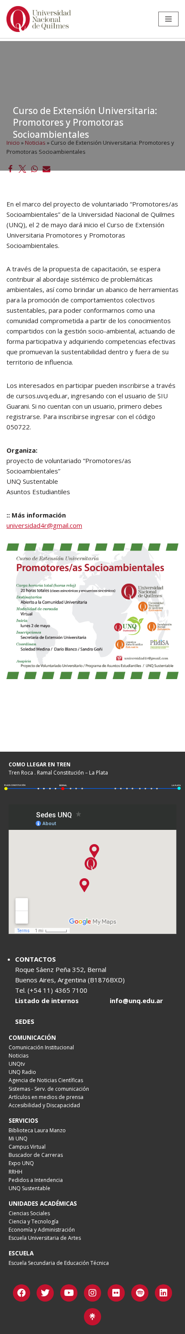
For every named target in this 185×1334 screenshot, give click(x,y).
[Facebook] (21, 1293)
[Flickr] (116, 1293)
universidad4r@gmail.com (44, 525)
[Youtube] (68, 1293)
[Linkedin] (163, 1293)
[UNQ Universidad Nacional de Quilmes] (38, 19)
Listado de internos (47, 1000)
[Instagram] (92, 1293)
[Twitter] (45, 1293)
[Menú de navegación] (168, 19)
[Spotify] (139, 1293)
